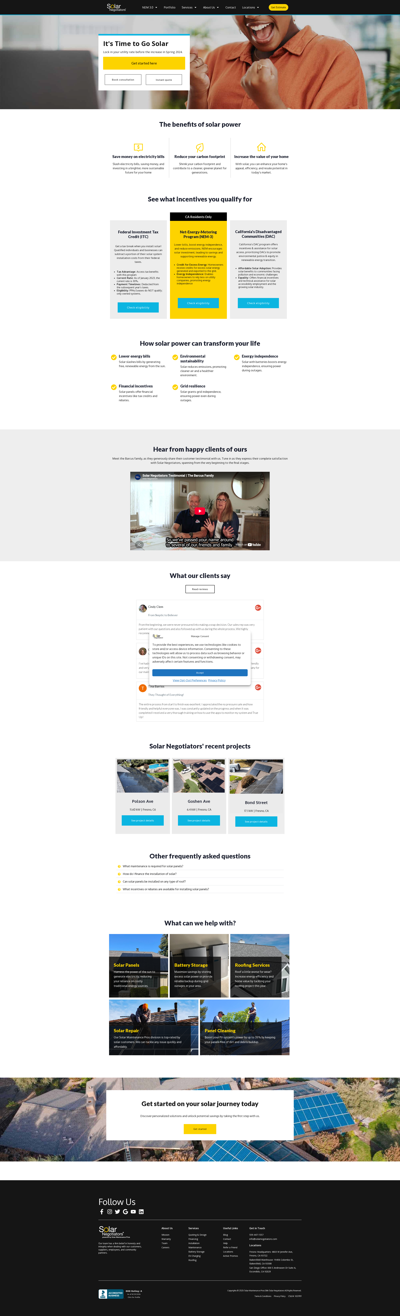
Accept (200, 672)
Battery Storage (191, 965)
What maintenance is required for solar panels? (153, 866)
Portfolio (169, 7)
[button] (200, 866)
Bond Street (256, 802)
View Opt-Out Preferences (190, 680)
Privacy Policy (217, 680)
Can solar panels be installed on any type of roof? (154, 881)
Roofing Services (252, 965)
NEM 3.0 (147, 7)
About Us (209, 7)
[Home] (116, 1232)
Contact (230, 7)
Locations (248, 7)
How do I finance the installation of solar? (149, 874)
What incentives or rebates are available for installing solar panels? (166, 889)
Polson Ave (142, 801)
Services (187, 7)
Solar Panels (126, 965)
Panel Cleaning (220, 1030)
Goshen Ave (199, 801)
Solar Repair (126, 1030)
